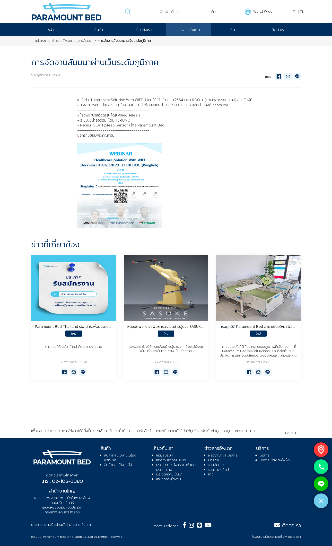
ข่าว (210, 474)
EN (302, 12)
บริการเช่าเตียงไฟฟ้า (275, 460)
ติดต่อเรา (278, 29)
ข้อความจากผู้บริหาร (171, 460)
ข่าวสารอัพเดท (188, 29)
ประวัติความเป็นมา (169, 474)
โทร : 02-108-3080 (62, 481)
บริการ (233, 29)
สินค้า (98, 29)
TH (295, 12)
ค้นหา (215, 12)
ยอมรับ (290, 433)
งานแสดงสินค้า (219, 469)
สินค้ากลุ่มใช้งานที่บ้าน (120, 464)
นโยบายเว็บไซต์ (80, 524)
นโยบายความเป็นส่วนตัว (49, 436)
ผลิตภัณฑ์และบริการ (222, 455)
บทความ (214, 460)
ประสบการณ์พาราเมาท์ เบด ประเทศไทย (176, 467)
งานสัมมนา (85, 41)
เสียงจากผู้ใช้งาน (168, 479)
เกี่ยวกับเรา (143, 29)
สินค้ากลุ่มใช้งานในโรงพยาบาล (120, 457)
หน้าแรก (54, 29)
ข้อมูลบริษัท (164, 455)
